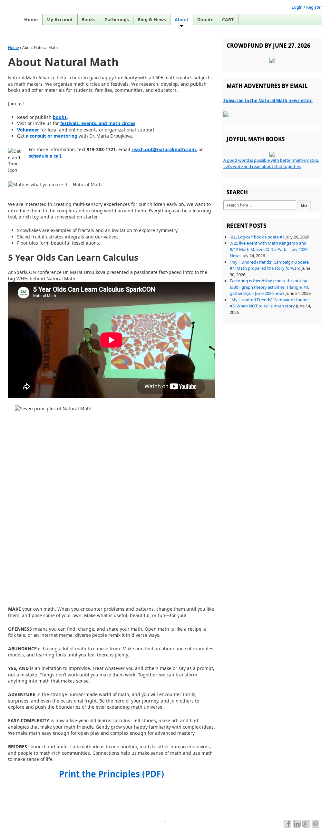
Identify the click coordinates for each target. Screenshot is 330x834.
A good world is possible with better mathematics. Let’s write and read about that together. (271, 163)
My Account (59, 19)
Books (88, 19)
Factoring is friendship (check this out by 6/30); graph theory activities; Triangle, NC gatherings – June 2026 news (269, 287)
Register (314, 7)
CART (228, 19)
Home (31, 19)
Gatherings (116, 19)
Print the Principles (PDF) (111, 774)
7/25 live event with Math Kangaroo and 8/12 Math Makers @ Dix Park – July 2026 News (268, 249)
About (182, 19)
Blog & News (152, 19)
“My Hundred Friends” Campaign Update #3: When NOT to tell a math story (269, 303)
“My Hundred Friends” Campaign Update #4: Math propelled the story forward (269, 265)
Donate (205, 19)
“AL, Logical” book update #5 (257, 237)
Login (297, 7)
